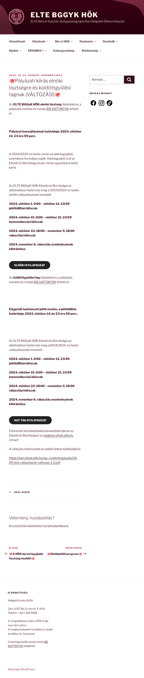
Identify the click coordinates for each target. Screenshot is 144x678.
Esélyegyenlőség (63, 50)
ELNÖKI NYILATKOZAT (29, 265)
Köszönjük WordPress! (21, 669)
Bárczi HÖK (62, 41)
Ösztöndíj (109, 41)
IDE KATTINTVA (57, 109)
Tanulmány (86, 41)
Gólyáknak (38, 41)
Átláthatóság (90, 50)
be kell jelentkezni (56, 526)
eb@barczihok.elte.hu (58, 435)
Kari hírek (22, 492)
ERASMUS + (36, 50)
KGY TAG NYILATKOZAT (30, 420)
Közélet (13, 50)
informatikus (51, 75)
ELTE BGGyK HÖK (64, 15)
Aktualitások (17, 41)
